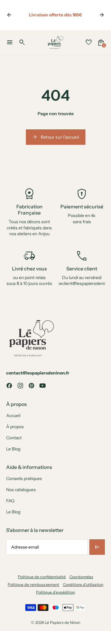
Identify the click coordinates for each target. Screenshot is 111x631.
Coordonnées (81, 577)
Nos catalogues (21, 489)
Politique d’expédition (55, 592)
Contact (14, 438)
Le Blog (13, 449)
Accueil (13, 415)
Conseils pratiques (24, 478)
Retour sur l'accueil (55, 137)
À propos (15, 426)
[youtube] (42, 385)
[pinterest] (31, 385)
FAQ (10, 501)
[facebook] (9, 385)
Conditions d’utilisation (83, 584)
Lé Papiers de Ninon (62, 622)
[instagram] (20, 385)
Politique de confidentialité (42, 577)
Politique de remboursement (33, 584)
